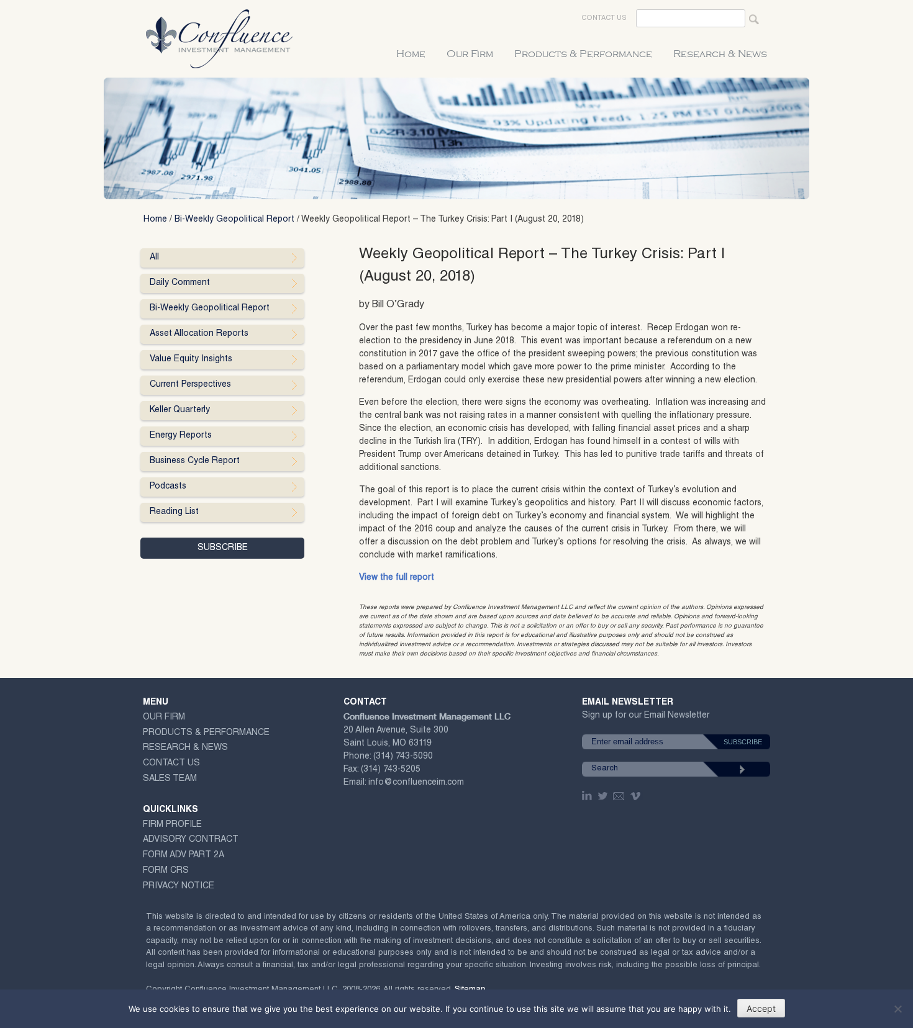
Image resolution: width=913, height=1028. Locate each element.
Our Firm (470, 54)
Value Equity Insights (191, 359)
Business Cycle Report (195, 461)
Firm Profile (172, 825)
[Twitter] (603, 796)
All (154, 257)
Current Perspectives (190, 385)
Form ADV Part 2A (183, 855)
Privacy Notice (178, 886)
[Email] (619, 796)
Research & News (720, 54)
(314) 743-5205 (390, 769)
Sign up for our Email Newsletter (645, 718)
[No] (897, 1009)
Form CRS (166, 871)
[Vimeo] (637, 796)
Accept (761, 1008)
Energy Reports (181, 435)
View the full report (396, 578)
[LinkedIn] (588, 796)
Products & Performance (583, 54)
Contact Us (604, 18)
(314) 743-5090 (403, 756)
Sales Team (170, 779)
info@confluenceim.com (416, 782)
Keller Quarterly (180, 410)
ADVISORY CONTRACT (190, 840)
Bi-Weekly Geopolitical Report (234, 219)
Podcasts (168, 486)
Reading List (174, 512)
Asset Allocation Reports (199, 334)
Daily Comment (180, 283)
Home (410, 54)
